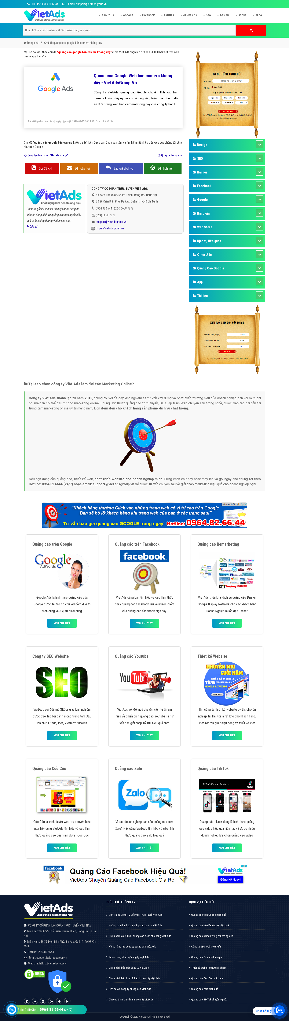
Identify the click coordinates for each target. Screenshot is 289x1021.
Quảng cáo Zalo (128, 768)
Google (128, 15)
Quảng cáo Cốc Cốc (49, 768)
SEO (208, 15)
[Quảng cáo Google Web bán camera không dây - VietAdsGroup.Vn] (55, 83)
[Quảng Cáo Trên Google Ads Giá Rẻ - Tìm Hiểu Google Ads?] (62, 571)
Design (224, 15)
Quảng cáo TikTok (213, 768)
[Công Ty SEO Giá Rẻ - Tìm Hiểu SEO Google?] (62, 683)
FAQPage (32, 226)
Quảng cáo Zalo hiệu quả (204, 988)
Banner (169, 15)
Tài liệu (202, 296)
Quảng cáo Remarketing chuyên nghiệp (212, 936)
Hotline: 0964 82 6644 (45, 4)
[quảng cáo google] (144, 515)
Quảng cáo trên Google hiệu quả (208, 914)
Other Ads (190, 15)
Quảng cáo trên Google (52, 544)
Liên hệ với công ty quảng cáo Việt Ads (130, 988)
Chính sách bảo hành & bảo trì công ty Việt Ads (134, 978)
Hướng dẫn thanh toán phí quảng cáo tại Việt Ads (135, 925)
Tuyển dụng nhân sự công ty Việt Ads (129, 957)
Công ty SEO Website (50, 656)
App (199, 282)
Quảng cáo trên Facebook (137, 544)
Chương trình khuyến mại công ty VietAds (131, 999)
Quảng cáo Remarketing (218, 544)
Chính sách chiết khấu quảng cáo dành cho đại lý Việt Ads (140, 936)
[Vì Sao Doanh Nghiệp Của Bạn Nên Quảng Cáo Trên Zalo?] (144, 795)
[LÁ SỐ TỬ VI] (227, 94)
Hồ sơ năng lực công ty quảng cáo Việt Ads (132, 946)
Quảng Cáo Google (210, 268)
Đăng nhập (101, 121)
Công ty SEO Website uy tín (206, 946)
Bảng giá (203, 213)
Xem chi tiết (62, 623)
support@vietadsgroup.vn (111, 221)
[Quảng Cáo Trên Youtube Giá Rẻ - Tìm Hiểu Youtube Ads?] (144, 683)
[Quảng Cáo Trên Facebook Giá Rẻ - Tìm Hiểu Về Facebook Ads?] (144, 571)
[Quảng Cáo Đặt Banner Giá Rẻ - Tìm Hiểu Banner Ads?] (227, 571)
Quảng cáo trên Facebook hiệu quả (210, 925)
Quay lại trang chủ (172, 155)
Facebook (148, 15)
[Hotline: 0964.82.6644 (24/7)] (12, 1010)
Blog (259, 15)
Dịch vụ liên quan (208, 241)
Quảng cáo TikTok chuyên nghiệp (209, 999)
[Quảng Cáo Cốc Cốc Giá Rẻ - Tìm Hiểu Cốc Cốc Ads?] (62, 795)
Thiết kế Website (212, 656)
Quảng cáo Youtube (132, 656)
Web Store (204, 227)
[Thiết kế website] (227, 683)
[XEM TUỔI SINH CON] (227, 338)
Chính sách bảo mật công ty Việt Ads (129, 967)
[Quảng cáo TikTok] (227, 795)
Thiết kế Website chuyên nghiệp (208, 967)
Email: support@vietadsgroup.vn (87, 4)
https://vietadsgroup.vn (110, 228)
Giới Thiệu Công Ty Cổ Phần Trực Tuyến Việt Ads (135, 914)
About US (108, 15)
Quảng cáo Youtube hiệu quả (206, 957)
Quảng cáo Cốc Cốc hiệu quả (207, 978)
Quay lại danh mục (47, 155)
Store (242, 15)
